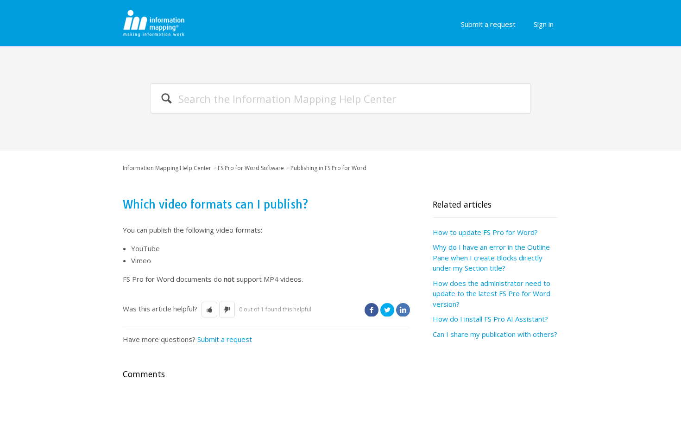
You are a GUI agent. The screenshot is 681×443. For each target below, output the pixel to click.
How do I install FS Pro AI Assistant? (490, 318)
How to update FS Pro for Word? (485, 232)
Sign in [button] (544, 24)
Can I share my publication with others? (495, 334)
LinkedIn (403, 309)
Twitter (387, 309)
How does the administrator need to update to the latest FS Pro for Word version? (491, 293)
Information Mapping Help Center (167, 168)
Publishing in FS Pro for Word (328, 168)
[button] (209, 310)
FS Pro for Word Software (251, 168)
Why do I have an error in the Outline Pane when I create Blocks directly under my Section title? (491, 257)
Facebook (371, 309)
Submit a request (488, 24)
